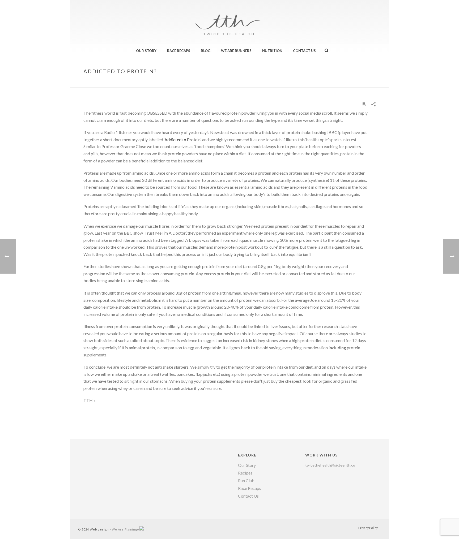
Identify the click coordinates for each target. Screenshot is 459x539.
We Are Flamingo (125, 529)
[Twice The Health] (229, 16)
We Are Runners (236, 51)
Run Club (246, 480)
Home (325, 82)
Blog (205, 51)
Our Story (146, 51)
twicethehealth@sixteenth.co (330, 465)
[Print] (364, 104)
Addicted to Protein (182, 139)
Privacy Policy (368, 528)
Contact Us (304, 51)
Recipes (245, 473)
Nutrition (272, 51)
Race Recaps (178, 51)
